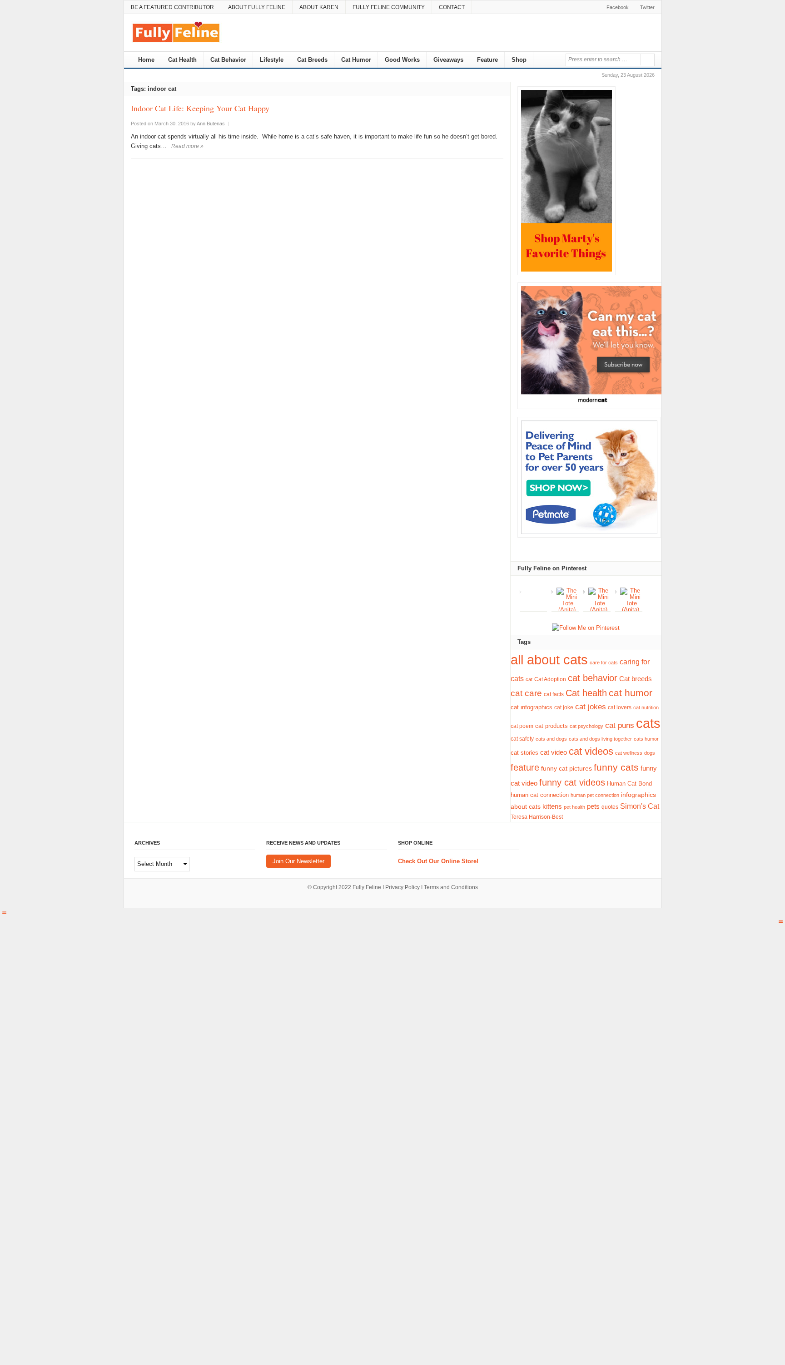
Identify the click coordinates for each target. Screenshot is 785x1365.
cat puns (619, 725)
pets (593, 806)
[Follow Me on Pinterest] (586, 628)
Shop (519, 59)
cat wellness (628, 753)
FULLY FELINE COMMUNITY (389, 7)
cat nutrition (646, 707)
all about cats (549, 660)
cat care (526, 693)
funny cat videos (572, 782)
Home (145, 59)
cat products (551, 725)
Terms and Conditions (451, 887)
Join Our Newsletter (298, 861)
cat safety (522, 739)
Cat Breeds (312, 59)
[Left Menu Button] (4, 912)
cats (648, 723)
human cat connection (540, 794)
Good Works (402, 59)
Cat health (586, 693)
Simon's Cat (639, 806)
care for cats (604, 662)
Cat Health (182, 59)
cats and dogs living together (600, 739)
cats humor (646, 739)
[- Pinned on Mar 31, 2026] (536, 591)
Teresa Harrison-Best (537, 817)
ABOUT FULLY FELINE (256, 7)
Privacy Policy (402, 887)
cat (529, 679)
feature (525, 767)
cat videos (591, 751)
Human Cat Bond (629, 783)
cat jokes (590, 706)
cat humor (630, 692)
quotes (609, 807)
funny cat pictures (566, 768)
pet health (574, 807)
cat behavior (592, 678)
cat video (553, 752)
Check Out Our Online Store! (438, 861)
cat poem (522, 726)
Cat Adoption (550, 679)
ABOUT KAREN (318, 7)
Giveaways (448, 59)
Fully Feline (367, 887)
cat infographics (531, 707)
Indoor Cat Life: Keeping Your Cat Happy (200, 108)
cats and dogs (551, 739)
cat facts (554, 694)
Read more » (187, 146)
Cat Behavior (228, 59)
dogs (649, 753)
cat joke (563, 707)
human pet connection (595, 795)
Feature (487, 59)
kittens (552, 806)
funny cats (616, 767)
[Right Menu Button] (781, 921)
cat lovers (619, 707)
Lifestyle (271, 59)
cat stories (524, 752)
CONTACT (452, 7)
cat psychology (586, 726)
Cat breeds (635, 678)
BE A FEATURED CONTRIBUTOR (172, 7)
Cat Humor (356, 59)
